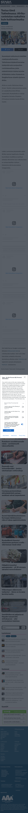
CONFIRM (8, 430)
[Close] (25, 377)
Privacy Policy (22, 435)
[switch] (22, 407)
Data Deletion (6, 435)
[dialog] (14, 406)
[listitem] (14, 403)
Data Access (14, 435)
